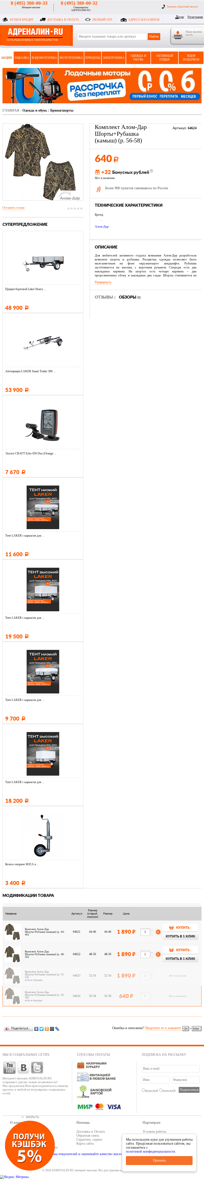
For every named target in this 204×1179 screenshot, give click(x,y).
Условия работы (154, 1131)
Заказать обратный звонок (182, 6)
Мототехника (71, 58)
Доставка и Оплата (90, 1131)
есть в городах (34, 980)
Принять (159, 1160)
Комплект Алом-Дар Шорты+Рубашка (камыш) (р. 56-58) (45, 995)
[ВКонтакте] (36, 1029)
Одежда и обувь (138, 57)
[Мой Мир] (52, 1029)
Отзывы (105, 297)
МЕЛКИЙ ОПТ (102, 19)
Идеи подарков (191, 57)
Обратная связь (87, 1135)
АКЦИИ (6, 58)
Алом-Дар (102, 226)
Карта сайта (85, 1143)
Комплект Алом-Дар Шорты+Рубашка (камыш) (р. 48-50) (45, 954)
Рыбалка (22, 58)
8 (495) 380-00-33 (29, 3)
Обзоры (130, 297)
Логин (180, 17)
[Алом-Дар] (69, 195)
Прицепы (92, 58)
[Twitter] (41, 1029)
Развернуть (103, 282)
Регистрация (194, 17)
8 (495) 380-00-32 (79, 3)
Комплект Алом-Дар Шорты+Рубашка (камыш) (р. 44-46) (45, 932)
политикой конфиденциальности (150, 1151)
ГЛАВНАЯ (10, 110)
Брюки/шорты (61, 110)
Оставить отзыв (13, 207)
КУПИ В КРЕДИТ (22, 19)
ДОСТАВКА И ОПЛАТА (63, 19)
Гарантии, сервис (89, 1139)
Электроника (114, 58)
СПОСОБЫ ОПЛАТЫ (93, 1054)
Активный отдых (164, 57)
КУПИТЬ (183, 928)
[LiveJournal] (57, 1029)
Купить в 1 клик (180, 936)
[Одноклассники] (47, 1029)
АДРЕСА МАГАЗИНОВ (143, 19)
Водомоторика (44, 58)
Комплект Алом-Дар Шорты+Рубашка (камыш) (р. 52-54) (45, 974)
